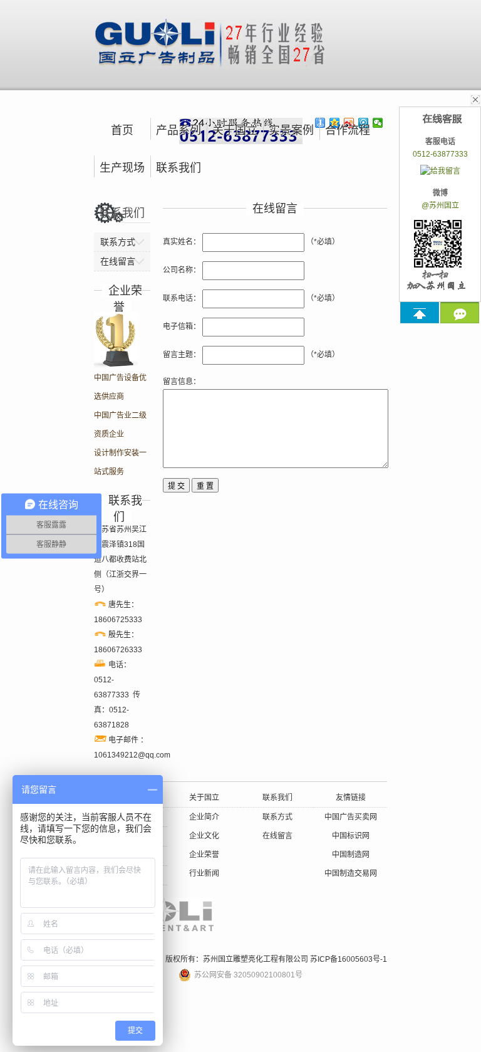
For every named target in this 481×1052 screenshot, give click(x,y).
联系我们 (178, 168)
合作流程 (347, 130)
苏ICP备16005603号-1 (348, 959)
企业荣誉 (204, 854)
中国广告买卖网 (350, 817)
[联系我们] (459, 312)
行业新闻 (204, 873)
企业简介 (204, 817)
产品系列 (178, 130)
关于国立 (234, 130)
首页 (122, 130)
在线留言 (117, 261)
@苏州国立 (440, 205)
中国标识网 (351, 835)
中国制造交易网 (350, 873)
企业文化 (204, 835)
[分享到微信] (378, 123)
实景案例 (291, 130)
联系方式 (117, 242)
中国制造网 (351, 854)
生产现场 (122, 168)
